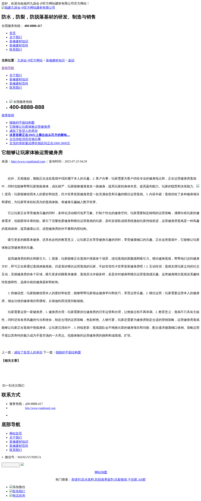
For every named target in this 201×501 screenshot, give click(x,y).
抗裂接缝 (120, 479)
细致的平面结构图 (22, 122)
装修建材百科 (18, 45)
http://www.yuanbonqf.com (28, 161)
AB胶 (142, 479)
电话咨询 (19, 495)
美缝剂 (76, 479)
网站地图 (101, 472)
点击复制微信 (10, 464)
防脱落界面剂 (104, 479)
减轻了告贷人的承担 (23, 130)
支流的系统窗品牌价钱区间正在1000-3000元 (39, 143)
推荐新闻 (8, 115)
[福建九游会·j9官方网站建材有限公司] (28, 7)
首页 (12, 33)
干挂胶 (132, 479)
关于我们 (15, 37)
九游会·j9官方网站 (30, 60)
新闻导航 (8, 68)
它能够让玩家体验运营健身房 (29, 126)
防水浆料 (87, 479)
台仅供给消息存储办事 (25, 139)
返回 (71, 60)
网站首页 (15, 433)
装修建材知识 (18, 41)
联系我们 (15, 49)
